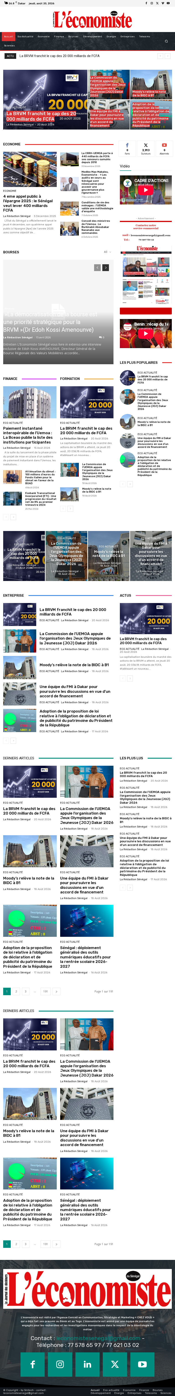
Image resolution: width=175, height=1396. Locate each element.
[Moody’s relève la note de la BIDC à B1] (151, 84)
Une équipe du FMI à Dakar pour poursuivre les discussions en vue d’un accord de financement (154, 443)
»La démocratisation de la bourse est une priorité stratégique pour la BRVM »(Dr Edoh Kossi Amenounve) (50, 322)
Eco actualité (16, 107)
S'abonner (164, 144)
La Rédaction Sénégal (17, 216)
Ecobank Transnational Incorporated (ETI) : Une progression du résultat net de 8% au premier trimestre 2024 (41, 499)
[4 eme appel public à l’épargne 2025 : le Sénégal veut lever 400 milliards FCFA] (30, 169)
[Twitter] (157, 3)
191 (45, 991)
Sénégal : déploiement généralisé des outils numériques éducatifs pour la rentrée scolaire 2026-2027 (85, 957)
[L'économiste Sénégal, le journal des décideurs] (92, 19)
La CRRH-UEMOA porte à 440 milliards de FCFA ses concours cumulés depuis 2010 (97, 158)
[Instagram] (151, 3)
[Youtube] (168, 3)
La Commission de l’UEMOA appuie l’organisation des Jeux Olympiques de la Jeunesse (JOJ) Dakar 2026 (97, 472)
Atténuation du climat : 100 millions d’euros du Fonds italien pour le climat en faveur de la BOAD (40, 477)
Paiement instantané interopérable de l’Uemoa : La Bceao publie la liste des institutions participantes (28, 435)
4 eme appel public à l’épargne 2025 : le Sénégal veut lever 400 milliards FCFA (28, 203)
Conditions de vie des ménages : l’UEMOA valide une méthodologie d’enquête (97, 207)
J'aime (127, 144)
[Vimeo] (162, 3)
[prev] (160, 56)
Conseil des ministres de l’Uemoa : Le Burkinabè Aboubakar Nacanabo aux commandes (96, 226)
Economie (9, 191)
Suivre (146, 144)
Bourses (9, 308)
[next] (167, 56)
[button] (166, 41)
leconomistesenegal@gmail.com (98, 1338)
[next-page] (105, 267)
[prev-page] (97, 267)
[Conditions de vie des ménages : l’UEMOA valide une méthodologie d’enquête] (69, 209)
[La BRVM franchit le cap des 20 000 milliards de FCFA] (45, 100)
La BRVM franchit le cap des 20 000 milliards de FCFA (86, 430)
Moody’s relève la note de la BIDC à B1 (96, 490)
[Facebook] (146, 3)
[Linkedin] (87, 1364)
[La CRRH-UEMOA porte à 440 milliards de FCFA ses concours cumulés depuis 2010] (69, 159)
